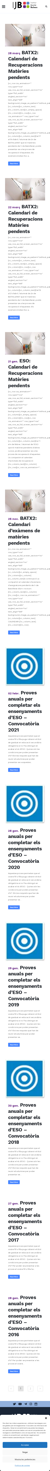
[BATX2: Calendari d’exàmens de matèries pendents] (25, 501)
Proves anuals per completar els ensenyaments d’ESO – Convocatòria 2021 (25, 711)
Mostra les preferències (25, 1459)
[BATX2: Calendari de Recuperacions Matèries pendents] (25, 35)
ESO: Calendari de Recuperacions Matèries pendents (25, 373)
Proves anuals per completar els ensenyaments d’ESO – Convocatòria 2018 (25, 1123)
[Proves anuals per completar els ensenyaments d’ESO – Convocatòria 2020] (25, 804)
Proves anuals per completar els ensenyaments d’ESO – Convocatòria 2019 (25, 986)
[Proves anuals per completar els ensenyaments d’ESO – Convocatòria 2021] (25, 667)
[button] (46, 1418)
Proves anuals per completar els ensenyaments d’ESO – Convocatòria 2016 (25, 1316)
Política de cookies (22, 1465)
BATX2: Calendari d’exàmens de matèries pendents (24, 530)
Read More (14, 163)
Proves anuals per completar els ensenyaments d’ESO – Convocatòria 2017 (25, 1221)
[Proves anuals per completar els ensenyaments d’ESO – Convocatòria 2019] (25, 941)
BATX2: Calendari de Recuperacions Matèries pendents (25, 65)
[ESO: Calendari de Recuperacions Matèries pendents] (25, 343)
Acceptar (25, 1445)
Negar (25, 1452)
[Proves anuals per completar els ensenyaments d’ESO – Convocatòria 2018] (25, 1079)
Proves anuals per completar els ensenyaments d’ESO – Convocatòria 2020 (25, 848)
